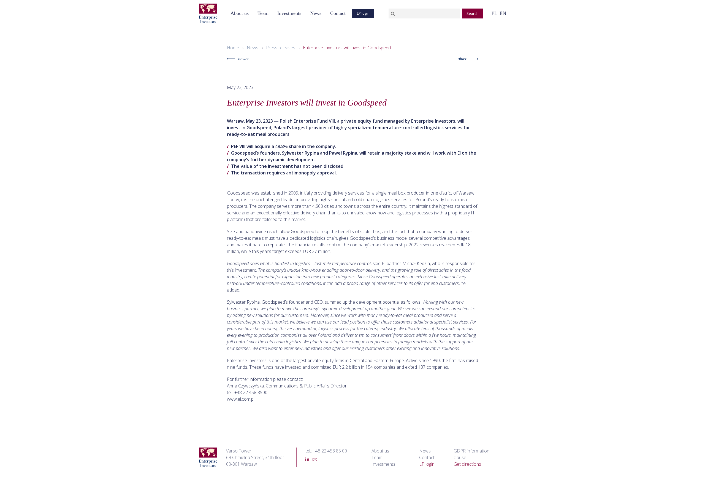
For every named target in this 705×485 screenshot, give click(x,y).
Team (377, 457)
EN (503, 13)
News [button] (315, 13)
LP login (363, 13)
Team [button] (263, 13)
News (252, 48)
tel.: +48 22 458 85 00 (326, 451)
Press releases (280, 48)
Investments (289, 13)
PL (494, 13)
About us (240, 13)
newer (243, 58)
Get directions (467, 464)
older (462, 58)
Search (473, 13)
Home (233, 48)
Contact (338, 13)
